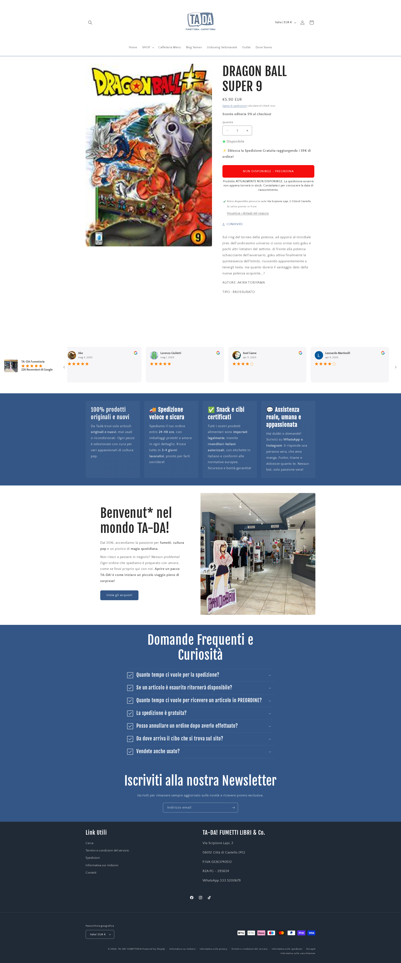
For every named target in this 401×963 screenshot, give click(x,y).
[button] (90, 22)
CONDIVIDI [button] (234, 224)
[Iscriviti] (233, 808)
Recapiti (310, 949)
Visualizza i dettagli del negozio (248, 213)
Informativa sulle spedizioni (287, 949)
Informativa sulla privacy (213, 949)
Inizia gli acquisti (119, 595)
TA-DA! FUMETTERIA (130, 949)
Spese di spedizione (234, 105)
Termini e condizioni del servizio (107, 850)
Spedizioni (93, 858)
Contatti (91, 872)
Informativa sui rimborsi (102, 865)
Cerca (90, 843)
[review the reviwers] (115, 353)
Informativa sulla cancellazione (297, 953)
